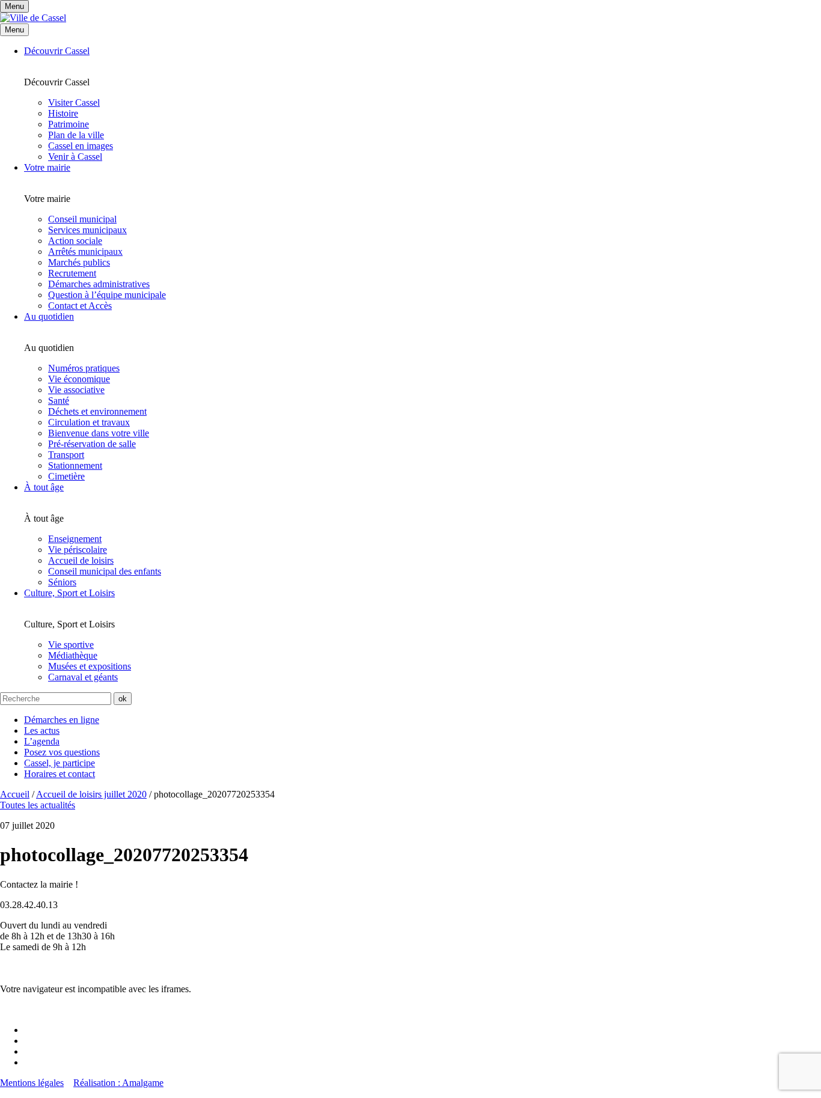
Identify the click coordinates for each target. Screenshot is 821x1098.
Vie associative (76, 390)
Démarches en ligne (61, 720)
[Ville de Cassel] (33, 18)
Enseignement (75, 539)
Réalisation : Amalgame (118, 1083)
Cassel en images (80, 146)
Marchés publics (79, 262)
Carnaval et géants (83, 677)
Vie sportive (71, 644)
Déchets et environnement (97, 411)
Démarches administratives (99, 284)
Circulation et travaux (89, 422)
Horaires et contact (59, 774)
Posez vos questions (62, 752)
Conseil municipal (82, 219)
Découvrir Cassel (57, 51)
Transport (66, 455)
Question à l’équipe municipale (107, 295)
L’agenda (42, 741)
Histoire (63, 113)
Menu (14, 29)
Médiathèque (72, 655)
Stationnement (75, 465)
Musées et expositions (89, 666)
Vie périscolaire (77, 549)
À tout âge (44, 487)
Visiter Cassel (74, 102)
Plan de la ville (76, 135)
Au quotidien (49, 316)
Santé (58, 400)
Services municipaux (87, 230)
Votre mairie (47, 167)
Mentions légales (32, 1083)
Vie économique (79, 379)
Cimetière (66, 476)
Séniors (62, 582)
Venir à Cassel (75, 156)
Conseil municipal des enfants (104, 571)
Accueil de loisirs (81, 560)
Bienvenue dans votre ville (98, 433)
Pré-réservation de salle (92, 444)
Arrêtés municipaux (85, 251)
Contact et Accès (80, 305)
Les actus (42, 730)
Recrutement (72, 273)
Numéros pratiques (84, 368)
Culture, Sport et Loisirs (69, 593)
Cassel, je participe (59, 763)
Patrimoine (68, 124)
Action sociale (75, 241)
